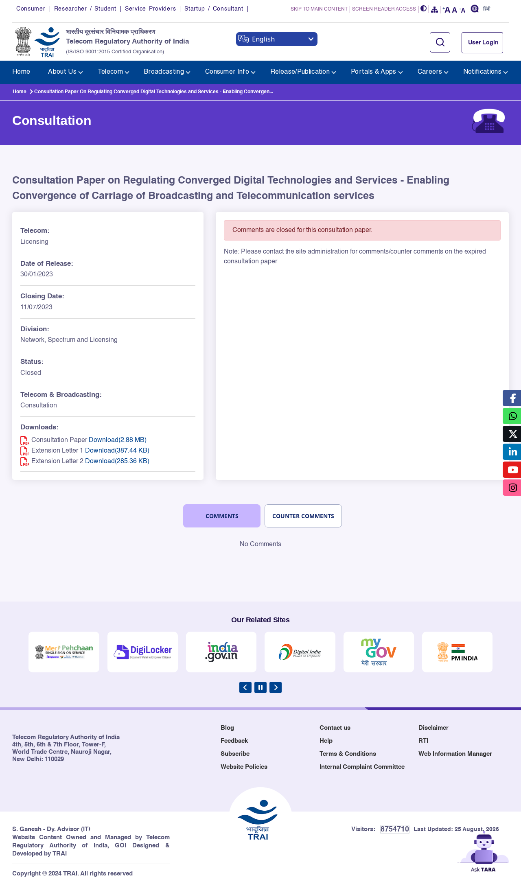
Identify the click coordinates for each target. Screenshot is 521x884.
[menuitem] (21, 72)
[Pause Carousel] (260, 687)
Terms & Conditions (348, 754)
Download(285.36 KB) (117, 461)
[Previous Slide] (245, 687)
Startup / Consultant (213, 9)
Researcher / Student (85, 9)
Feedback (234, 741)
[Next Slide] (275, 687)
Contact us (335, 728)
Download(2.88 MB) (118, 440)
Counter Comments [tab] (303, 516)
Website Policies (244, 767)
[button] (423, 9)
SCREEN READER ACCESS (384, 9)
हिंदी (486, 9)
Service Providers (150, 9)
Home (19, 92)
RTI (423, 741)
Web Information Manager (455, 754)
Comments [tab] (222, 516)
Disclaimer (433, 728)
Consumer (31, 9)
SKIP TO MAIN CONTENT (319, 9)
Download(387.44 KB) (117, 451)
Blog (227, 728)
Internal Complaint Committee (362, 767)
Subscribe (235, 754)
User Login (483, 43)
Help (326, 741)
